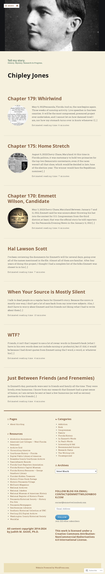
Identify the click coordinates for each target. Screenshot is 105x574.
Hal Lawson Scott (27, 248)
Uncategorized (65, 456)
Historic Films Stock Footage (23, 479)
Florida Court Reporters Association (26, 465)
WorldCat (14, 519)
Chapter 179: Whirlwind (35, 98)
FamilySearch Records (20, 462)
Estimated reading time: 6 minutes (50, 125)
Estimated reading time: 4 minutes (26, 358)
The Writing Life (66, 453)
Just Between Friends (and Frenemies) (51, 378)
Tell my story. (16, 60)
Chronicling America (20, 450)
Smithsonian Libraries (21, 508)
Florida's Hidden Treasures (22, 476)
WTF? (14, 335)
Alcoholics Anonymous (21, 439)
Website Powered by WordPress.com (52, 567)
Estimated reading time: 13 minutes (27, 315)
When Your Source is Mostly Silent (46, 292)
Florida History (65, 435)
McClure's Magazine (19, 485)
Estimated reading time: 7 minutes (50, 176)
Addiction (63, 424)
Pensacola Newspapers (20, 505)
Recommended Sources (69, 447)
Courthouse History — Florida (23, 453)
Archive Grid (16, 447)
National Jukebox (18, 490)
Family (61, 433)
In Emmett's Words (67, 438)
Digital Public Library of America (25, 456)
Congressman (64, 430)
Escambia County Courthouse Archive (27, 459)
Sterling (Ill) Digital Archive (23, 513)
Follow (62, 517)
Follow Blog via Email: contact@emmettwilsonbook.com (75, 494)
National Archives (18, 487)
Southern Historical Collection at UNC (28, 510)
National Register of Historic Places (27, 496)
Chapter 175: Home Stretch (39, 146)
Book (60, 427)
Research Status (65, 450)
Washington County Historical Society (28, 516)
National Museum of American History (28, 493)
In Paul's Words (65, 441)
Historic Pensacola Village (22, 482)
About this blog (17, 424)
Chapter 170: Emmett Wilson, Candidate (32, 198)
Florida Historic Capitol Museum (25, 467)
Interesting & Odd (66, 444)
